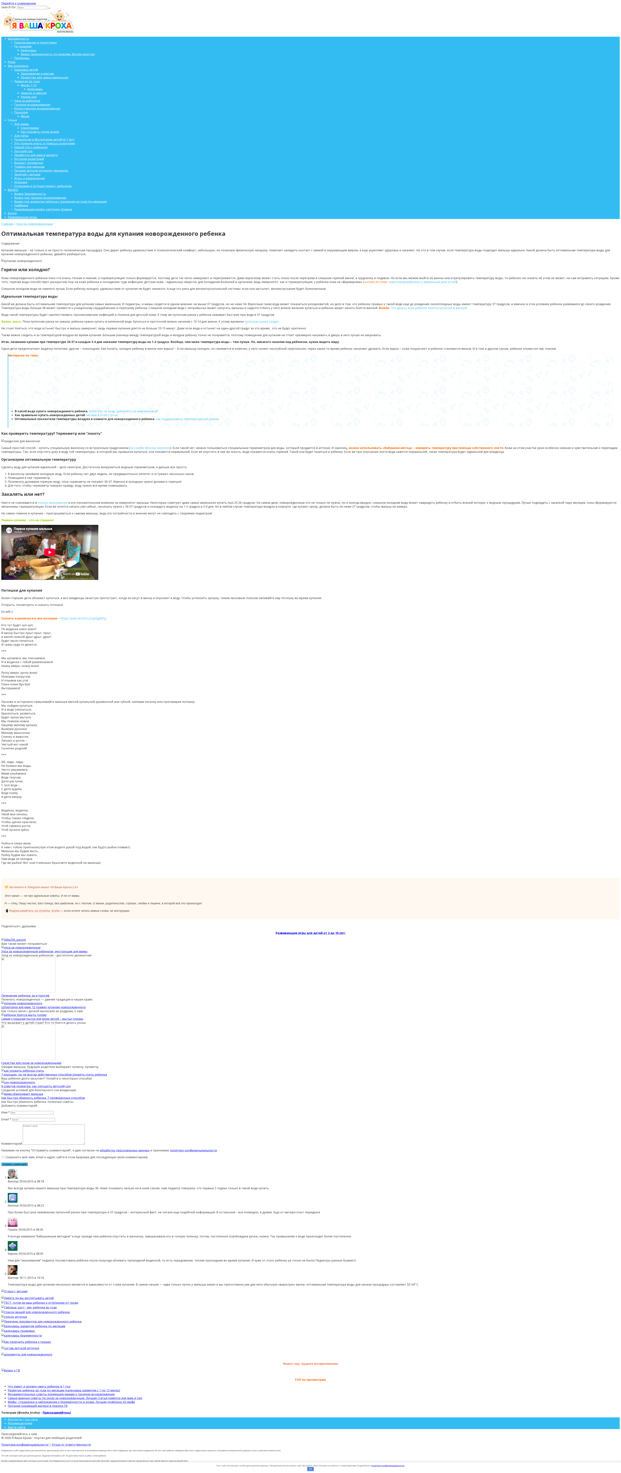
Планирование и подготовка (35, 42)
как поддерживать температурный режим (187, 419)
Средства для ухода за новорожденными (31, 1063)
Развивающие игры (22, 217)
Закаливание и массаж (37, 73)
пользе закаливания (52, 503)
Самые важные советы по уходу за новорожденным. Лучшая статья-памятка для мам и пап (75, 1398)
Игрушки (20, 182)
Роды (12, 62)
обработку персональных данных (124, 1150)
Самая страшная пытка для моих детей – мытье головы (42, 1019)
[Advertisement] (311, 382)
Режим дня (29, 97)
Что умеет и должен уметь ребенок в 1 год (39, 1386)
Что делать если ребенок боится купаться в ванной (429, 308)
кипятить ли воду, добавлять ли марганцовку (122, 411)
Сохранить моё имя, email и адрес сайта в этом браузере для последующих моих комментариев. (76, 1157)
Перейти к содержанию (18, 3)
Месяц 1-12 (29, 85)
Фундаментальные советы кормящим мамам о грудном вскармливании (61, 1394)
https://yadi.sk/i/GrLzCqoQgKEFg (83, 618)
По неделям (22, 46)
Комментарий (11, 1143)
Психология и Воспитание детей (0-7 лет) (44, 139)
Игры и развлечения (29, 178)
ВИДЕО (13, 190)
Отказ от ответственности (71, 1444)
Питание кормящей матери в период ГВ (37, 1406)
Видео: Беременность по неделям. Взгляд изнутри (58, 54)
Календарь (28, 50)
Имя (5, 1112)
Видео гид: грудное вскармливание (40, 198)
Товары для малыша (29, 167)
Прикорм (21, 112)
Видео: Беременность (30, 194)
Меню (25, 116)
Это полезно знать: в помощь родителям (44, 143)
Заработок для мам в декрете (36, 155)
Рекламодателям (20, 1423)
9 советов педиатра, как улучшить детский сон (36, 1086)
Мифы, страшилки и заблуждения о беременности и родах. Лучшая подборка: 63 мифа (71, 1402)
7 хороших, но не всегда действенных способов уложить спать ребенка (54, 1074)
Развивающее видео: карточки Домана (43, 209)
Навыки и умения (34, 93)
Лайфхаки (21, 205)
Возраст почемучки (28, 163)
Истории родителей (29, 159)
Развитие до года (27, 81)
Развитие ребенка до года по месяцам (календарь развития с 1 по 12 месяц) (64, 1390)
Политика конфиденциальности (25, 1444)
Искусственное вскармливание (37, 108)
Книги (12, 213)
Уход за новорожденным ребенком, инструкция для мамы (44, 951)
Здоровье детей (26, 70)
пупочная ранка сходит (262, 321)
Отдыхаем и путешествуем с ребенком (42, 186)
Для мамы (21, 124)
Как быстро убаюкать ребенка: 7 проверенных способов (43, 1098)
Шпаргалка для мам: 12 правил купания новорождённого (43, 1007)
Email (6, 1119)
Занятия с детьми (27, 174)
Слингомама (30, 128)
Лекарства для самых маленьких (44, 77)
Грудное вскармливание (32, 104)
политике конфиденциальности (387, 1465)
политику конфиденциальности (193, 1150)
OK (310, 1469)
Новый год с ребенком (31, 147)
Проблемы (22, 58)
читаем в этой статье (102, 415)
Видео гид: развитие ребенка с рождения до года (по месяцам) (60, 201)
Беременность (18, 39)
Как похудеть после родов (40, 132)
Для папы (21, 136)
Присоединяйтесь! (57, 1413)
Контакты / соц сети (23, 1419)
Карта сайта (16, 1427)
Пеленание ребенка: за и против (25, 995)
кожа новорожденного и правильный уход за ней (422, 282)
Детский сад (23, 151)
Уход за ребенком (27, 101)
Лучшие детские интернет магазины (41, 170)
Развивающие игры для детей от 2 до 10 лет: (311, 933)
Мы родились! (18, 66)
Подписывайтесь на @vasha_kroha (34, 910)
